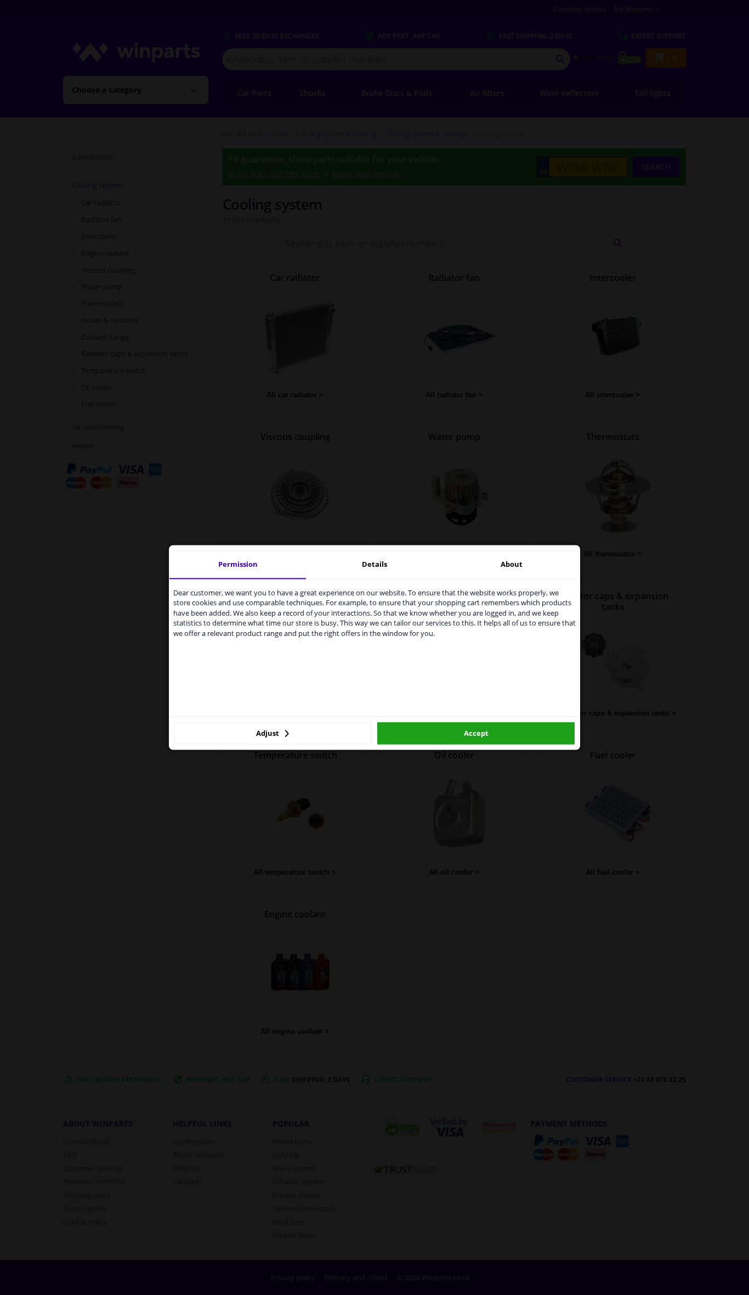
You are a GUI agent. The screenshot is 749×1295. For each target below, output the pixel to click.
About (512, 564)
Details (374, 564)
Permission (238, 564)
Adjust (268, 733)
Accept (476, 733)
